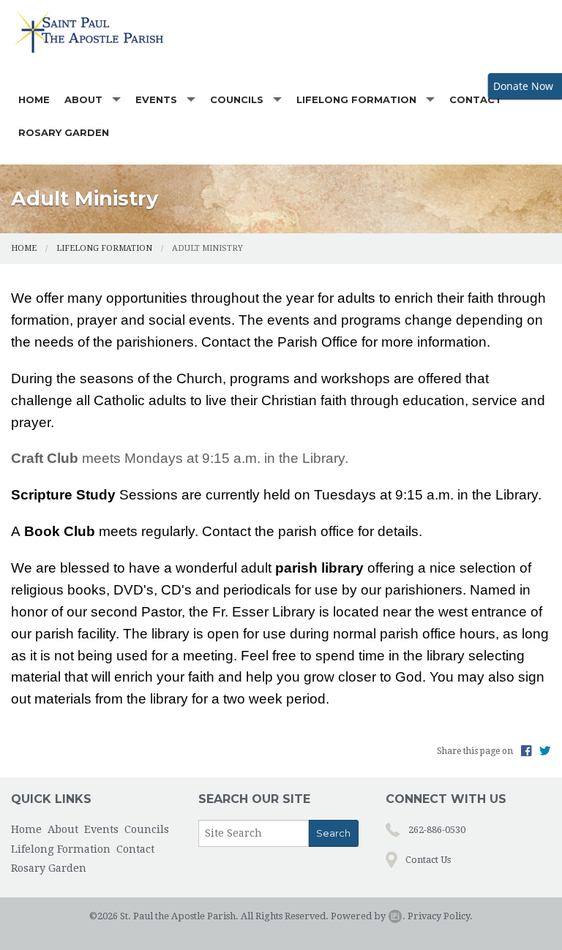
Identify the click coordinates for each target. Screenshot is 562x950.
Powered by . (368, 916)
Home (34, 99)
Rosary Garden (63, 132)
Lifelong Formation (356, 99)
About (83, 99)
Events (156, 99)
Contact (475, 99)
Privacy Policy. (440, 916)
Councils (236, 99)
